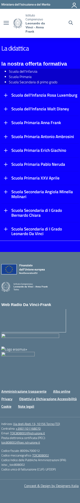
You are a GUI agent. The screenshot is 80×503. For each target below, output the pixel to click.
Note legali (26, 406)
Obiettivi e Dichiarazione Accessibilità (48, 399)
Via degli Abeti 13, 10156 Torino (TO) (36, 423)
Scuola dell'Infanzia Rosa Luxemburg (44, 95)
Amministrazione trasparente (23, 391)
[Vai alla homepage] (17, 23)
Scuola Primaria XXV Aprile (35, 178)
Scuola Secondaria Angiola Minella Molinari (42, 194)
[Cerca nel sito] (70, 23)
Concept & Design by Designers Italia (51, 485)
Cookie (6, 406)
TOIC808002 (40, 455)
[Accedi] (74, 4)
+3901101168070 (28, 428)
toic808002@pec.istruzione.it (20, 442)
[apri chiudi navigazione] (6, 23)
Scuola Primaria (20, 76)
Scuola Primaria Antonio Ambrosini (42, 136)
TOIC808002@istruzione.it (27, 433)
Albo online (61, 391)
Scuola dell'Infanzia (23, 71)
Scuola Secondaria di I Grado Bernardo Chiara (36, 212)
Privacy (6, 399)
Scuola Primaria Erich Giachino (38, 150)
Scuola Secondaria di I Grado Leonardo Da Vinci (36, 231)
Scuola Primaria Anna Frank (36, 122)
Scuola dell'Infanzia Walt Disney (40, 109)
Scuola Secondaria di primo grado (33, 82)
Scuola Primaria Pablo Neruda (38, 164)
